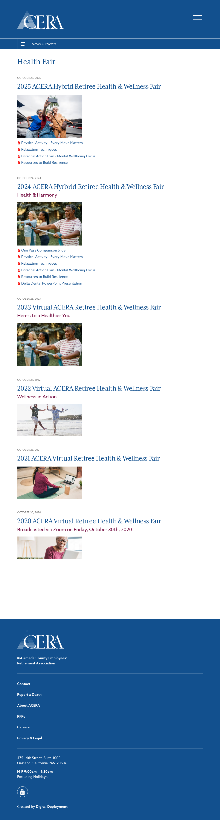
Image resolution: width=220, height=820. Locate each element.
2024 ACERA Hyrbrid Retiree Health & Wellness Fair (90, 186)
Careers (23, 727)
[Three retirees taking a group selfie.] (49, 116)
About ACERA (28, 705)
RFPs (21, 716)
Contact (23, 684)
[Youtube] (22, 791)
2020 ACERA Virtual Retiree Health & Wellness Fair (89, 521)
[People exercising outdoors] (49, 224)
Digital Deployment (51, 806)
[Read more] (49, 548)
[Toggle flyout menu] (197, 19)
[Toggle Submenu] (22, 44)
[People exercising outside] (49, 344)
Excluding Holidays (32, 776)
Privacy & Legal (29, 738)
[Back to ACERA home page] (40, 19)
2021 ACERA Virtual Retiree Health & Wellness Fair (88, 458)
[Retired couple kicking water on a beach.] (49, 420)
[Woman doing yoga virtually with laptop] (49, 483)
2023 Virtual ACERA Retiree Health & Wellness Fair (89, 307)
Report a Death (29, 694)
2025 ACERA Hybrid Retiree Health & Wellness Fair (89, 86)
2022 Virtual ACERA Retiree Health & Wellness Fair (89, 388)
